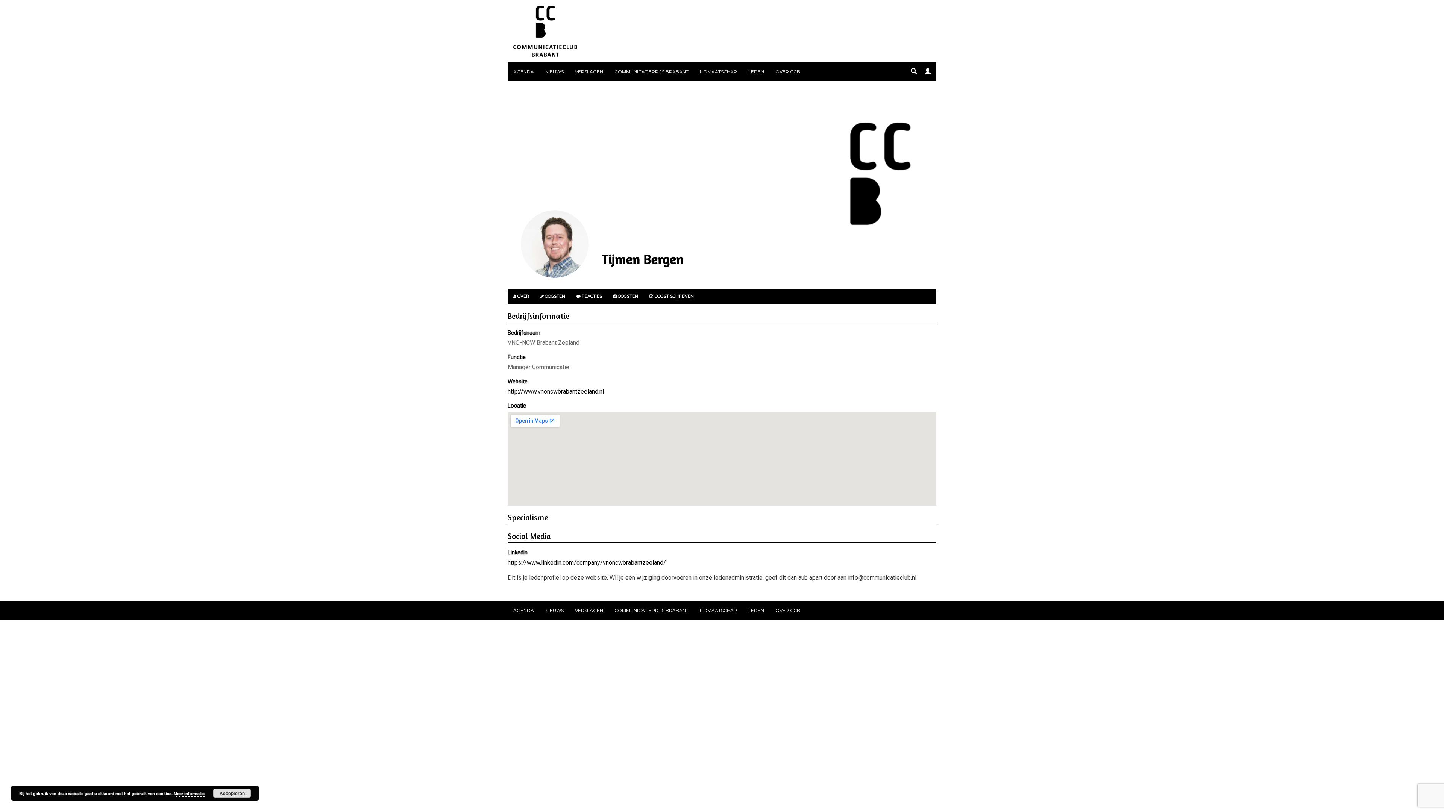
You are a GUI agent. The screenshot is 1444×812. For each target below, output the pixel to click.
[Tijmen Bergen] (554, 244)
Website (518, 381)
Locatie (517, 405)
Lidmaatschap (718, 71)
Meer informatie (189, 793)
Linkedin (518, 552)
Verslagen (589, 71)
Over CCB (787, 71)
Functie (517, 357)
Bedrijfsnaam (524, 332)
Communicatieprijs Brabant (651, 71)
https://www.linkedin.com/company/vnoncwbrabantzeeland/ (587, 562)
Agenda (523, 71)
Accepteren (232, 793)
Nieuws (554, 71)
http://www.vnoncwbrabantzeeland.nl (556, 391)
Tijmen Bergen (643, 259)
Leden (756, 71)
